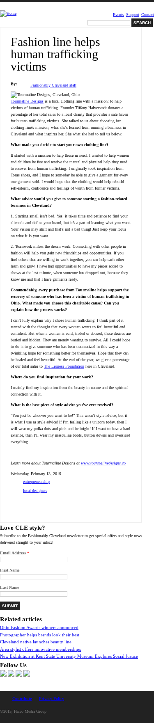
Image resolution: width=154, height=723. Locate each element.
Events (118, 15)
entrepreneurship (36, 481)
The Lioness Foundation (64, 366)
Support (132, 15)
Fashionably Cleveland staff (53, 85)
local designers (35, 490)
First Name (9, 570)
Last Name (9, 587)
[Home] (8, 13)
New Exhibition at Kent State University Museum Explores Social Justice (69, 656)
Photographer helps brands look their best (39, 634)
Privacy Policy (51, 698)
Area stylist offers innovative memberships (40, 649)
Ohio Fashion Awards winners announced (39, 627)
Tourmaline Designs (27, 101)
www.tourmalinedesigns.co (103, 463)
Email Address (14, 553)
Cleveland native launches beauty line (35, 641)
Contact (147, 15)
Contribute (22, 698)
